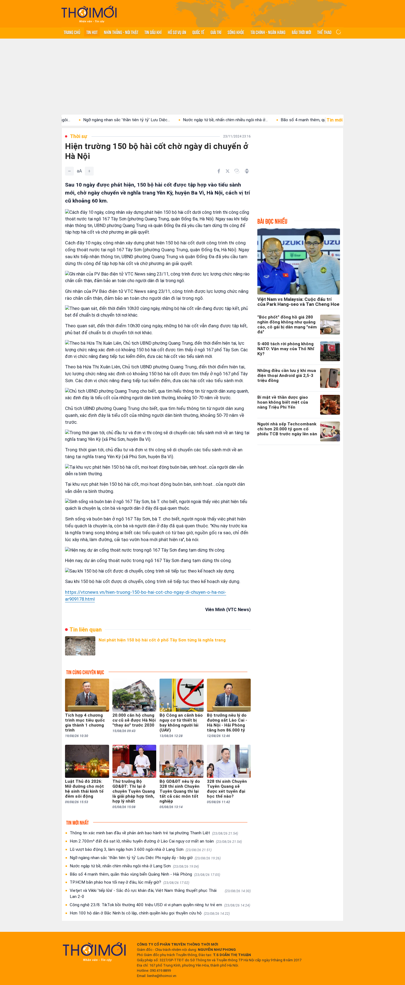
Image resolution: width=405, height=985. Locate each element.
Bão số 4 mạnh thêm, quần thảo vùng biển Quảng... (300, 119)
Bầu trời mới (301, 32)
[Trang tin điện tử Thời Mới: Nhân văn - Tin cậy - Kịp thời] (89, 14)
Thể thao (324, 32)
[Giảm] (69, 171)
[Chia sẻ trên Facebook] (218, 171)
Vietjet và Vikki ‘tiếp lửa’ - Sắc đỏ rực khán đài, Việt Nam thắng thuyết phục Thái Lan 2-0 (160, 893)
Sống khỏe (236, 32)
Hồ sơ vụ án (177, 32)
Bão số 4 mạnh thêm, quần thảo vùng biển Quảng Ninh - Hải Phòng (145, 874)
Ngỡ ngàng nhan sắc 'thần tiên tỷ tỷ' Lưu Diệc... (100, 119)
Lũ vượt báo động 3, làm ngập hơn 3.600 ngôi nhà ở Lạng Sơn (141, 849)
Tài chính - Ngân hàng (267, 32)
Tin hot (92, 32)
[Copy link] (237, 171)
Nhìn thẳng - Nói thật (121, 32)
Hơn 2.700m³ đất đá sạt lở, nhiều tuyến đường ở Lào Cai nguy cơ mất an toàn (156, 841)
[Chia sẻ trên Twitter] (227, 171)
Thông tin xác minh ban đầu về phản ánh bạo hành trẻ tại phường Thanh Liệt (154, 832)
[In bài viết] (247, 171)
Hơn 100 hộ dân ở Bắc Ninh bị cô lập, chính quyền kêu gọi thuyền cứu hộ (150, 913)
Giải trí (215, 32)
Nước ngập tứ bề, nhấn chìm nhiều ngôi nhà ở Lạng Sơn (134, 865)
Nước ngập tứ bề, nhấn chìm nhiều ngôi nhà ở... (198, 119)
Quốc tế (198, 32)
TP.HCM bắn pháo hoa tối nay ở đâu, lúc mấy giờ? (129, 882)
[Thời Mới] (94, 952)
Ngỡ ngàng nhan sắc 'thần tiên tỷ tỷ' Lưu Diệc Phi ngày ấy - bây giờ (145, 857)
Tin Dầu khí (152, 32)
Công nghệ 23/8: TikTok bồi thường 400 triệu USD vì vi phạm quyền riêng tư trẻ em (160, 904)
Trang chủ (72, 32)
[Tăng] (89, 171)
